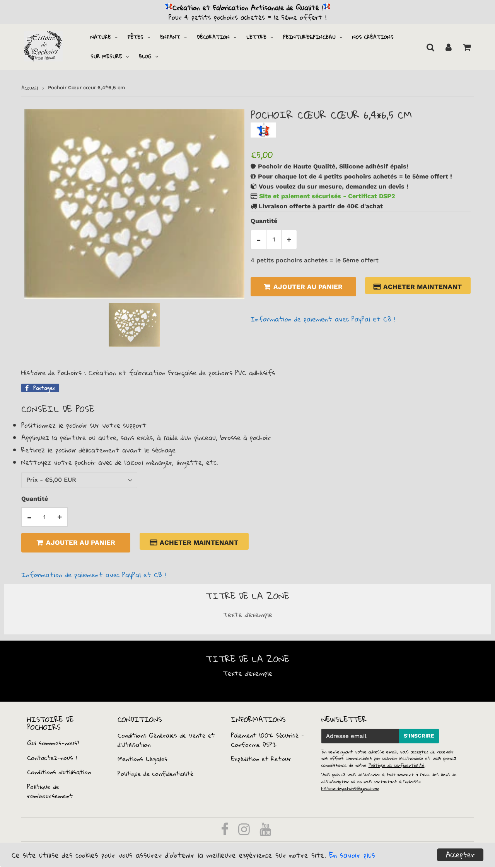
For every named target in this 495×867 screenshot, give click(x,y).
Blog (145, 56)
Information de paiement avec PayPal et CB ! (323, 319)
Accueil (29, 88)
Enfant (170, 37)
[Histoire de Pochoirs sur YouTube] (265, 832)
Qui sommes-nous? (53, 743)
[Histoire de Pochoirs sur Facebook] (226, 832)
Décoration (213, 37)
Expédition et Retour (261, 759)
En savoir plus (352, 855)
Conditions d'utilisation (59, 772)
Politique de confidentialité (155, 773)
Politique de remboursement (50, 791)
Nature (100, 37)
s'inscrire (419, 736)
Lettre (256, 37)
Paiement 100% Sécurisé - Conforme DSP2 (267, 739)
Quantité (264, 220)
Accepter (460, 854)
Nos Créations (373, 37)
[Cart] (466, 47)
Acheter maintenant (422, 287)
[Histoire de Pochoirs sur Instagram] (245, 832)
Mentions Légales (142, 759)
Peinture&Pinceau (309, 37)
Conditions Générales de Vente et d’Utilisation (166, 739)
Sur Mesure (106, 56)
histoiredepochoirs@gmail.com (350, 788)
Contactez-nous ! (52, 757)
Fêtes (135, 37)
